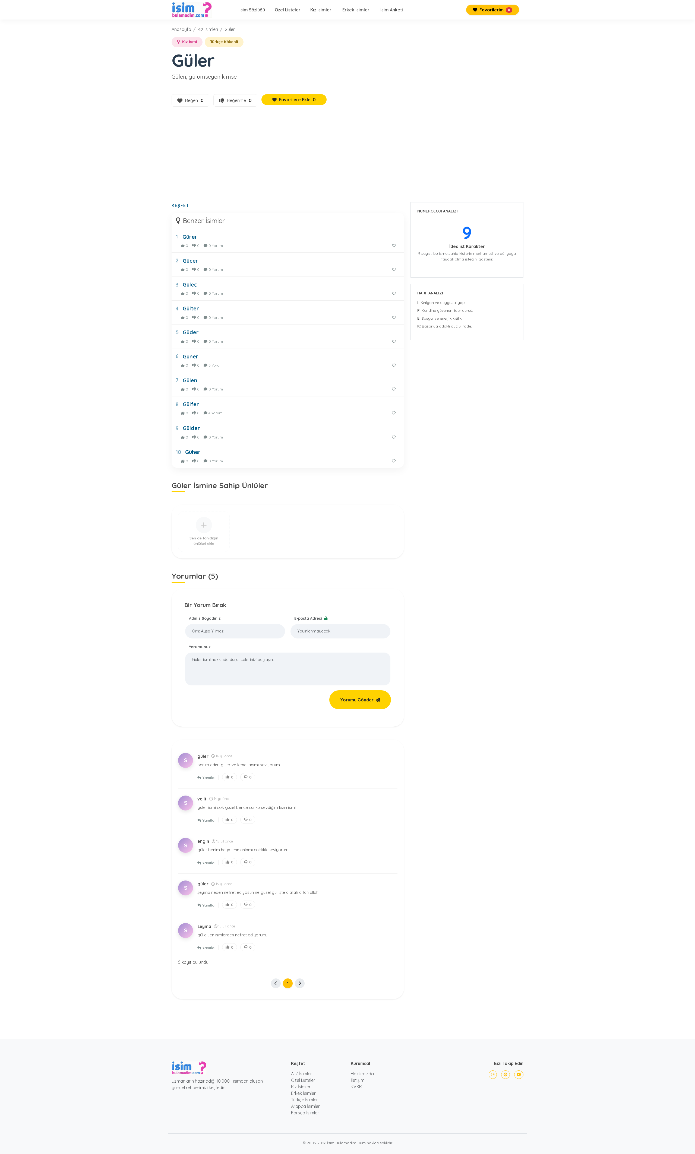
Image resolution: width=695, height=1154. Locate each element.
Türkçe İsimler (304, 1099)
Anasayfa (181, 29)
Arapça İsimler (305, 1106)
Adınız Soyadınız (205, 618)
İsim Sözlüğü (252, 9)
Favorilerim (494, 9)
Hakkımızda (362, 1073)
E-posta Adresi (308, 618)
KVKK (356, 1086)
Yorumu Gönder (357, 699)
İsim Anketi (391, 9)
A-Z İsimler (301, 1073)
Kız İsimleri (321, 9)
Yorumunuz (200, 646)
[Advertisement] (347, 158)
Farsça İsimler (305, 1112)
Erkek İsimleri (356, 9)
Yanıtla (208, 777)
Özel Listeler (288, 9)
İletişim (357, 1080)
